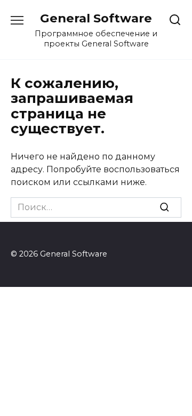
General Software (96, 18)
